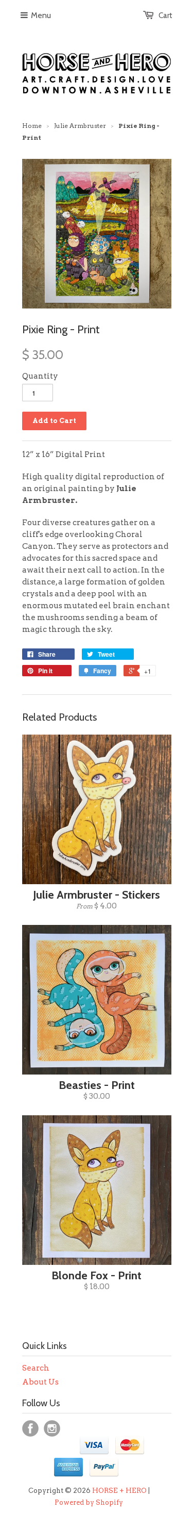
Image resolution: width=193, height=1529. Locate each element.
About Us (40, 1382)
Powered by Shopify (89, 1502)
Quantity (40, 376)
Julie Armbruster (80, 125)
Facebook (30, 1428)
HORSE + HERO (119, 1490)
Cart (165, 15)
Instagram (52, 1428)
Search (35, 1368)
